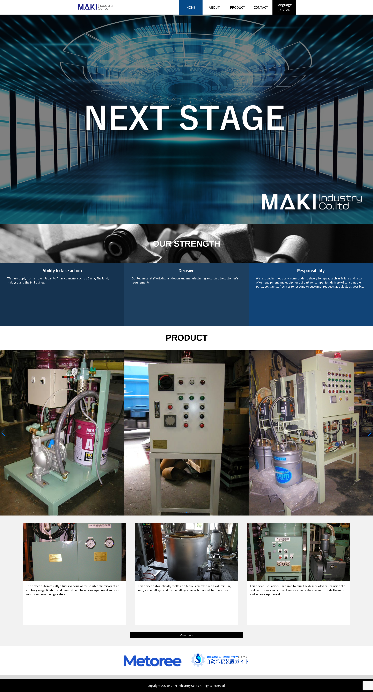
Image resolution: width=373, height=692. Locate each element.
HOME (191, 7)
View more (186, 635)
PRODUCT (237, 7)
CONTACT (261, 7)
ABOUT (214, 7)
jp (280, 10)
